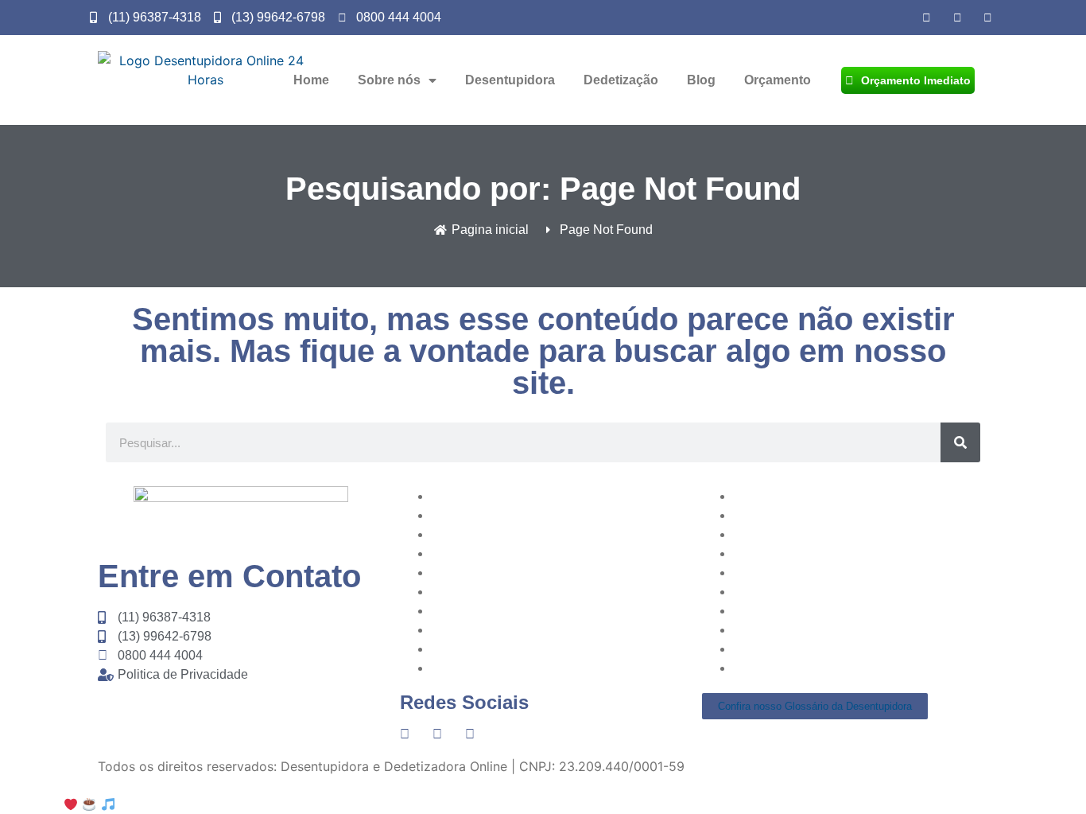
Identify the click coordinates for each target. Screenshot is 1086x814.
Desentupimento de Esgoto (816, 591)
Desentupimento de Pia (502, 496)
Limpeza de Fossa (486, 648)
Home (311, 80)
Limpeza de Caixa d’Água (508, 629)
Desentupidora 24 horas (806, 629)
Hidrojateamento (482, 610)
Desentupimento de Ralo (506, 515)
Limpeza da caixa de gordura (520, 591)
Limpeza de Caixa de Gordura (522, 668)
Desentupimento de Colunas (819, 572)
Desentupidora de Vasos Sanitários (839, 496)
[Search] (960, 442)
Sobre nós (389, 80)
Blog (701, 80)
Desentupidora (510, 80)
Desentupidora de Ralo (802, 610)
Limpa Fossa (771, 648)
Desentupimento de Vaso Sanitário (536, 534)
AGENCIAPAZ (187, 804)
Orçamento (777, 80)
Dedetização (621, 80)
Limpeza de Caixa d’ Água (812, 668)
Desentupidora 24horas (502, 572)
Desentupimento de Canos (814, 553)
